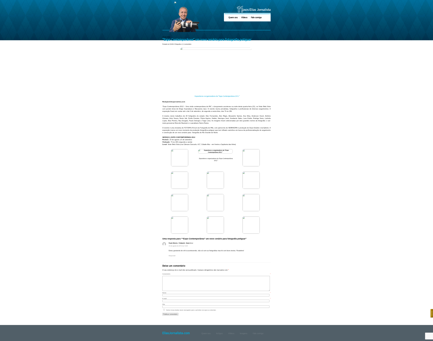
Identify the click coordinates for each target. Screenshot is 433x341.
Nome (216, 293)
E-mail (216, 298)
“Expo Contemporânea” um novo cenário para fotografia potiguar (206, 39)
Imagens (243, 333)
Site (163, 304)
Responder (172, 256)
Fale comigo (256, 17)
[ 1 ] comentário (186, 44)
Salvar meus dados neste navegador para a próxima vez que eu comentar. (191, 310)
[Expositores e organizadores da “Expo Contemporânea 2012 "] (216, 152)
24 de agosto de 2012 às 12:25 (178, 246)
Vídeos (244, 17)
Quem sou (233, 17)
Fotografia (178, 44)
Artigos (219, 333)
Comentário (216, 274)
